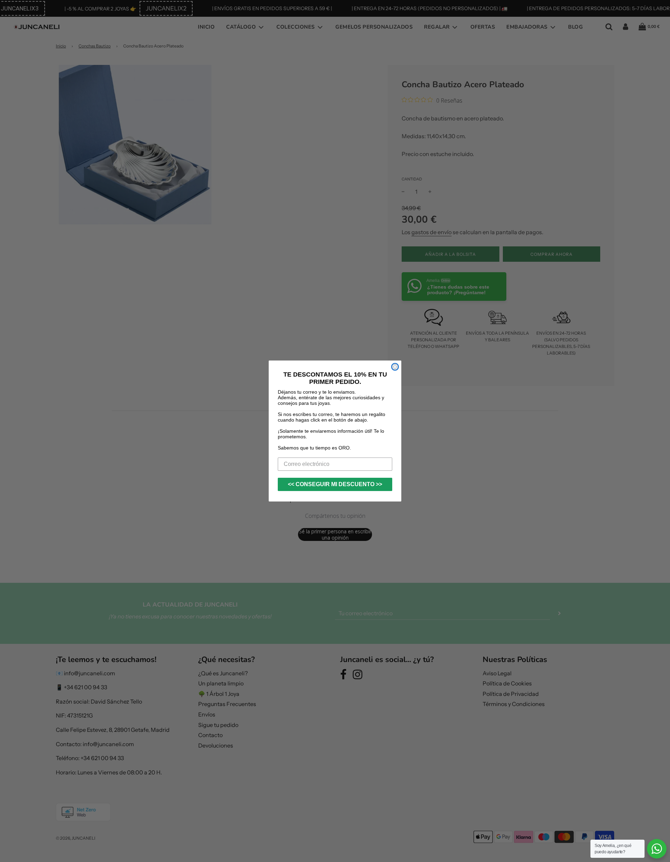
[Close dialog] (395, 366)
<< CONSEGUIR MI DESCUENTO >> (335, 484)
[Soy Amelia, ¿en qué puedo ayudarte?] (657, 849)
